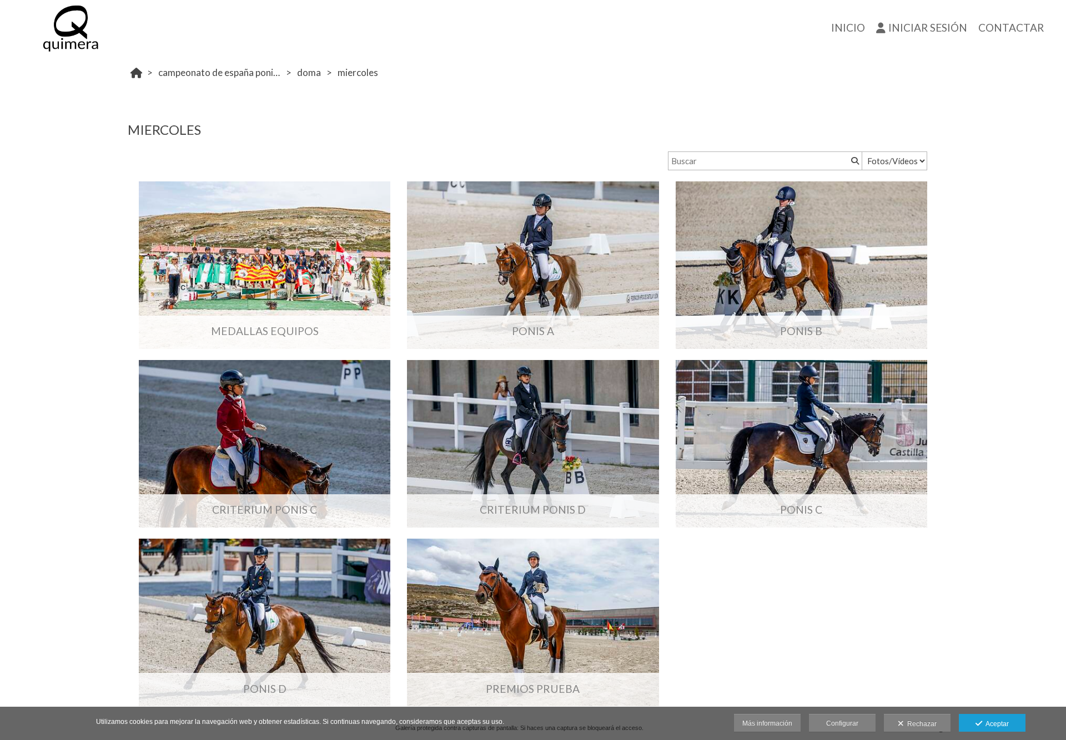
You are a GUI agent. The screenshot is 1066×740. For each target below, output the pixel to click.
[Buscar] (854, 160)
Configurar (842, 723)
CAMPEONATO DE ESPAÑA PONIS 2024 (220, 72)
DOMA (309, 72)
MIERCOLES (358, 72)
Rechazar (920, 724)
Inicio (848, 27)
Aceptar (995, 724)
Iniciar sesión (927, 27)
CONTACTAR (1011, 27)
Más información (767, 723)
